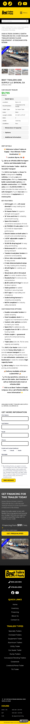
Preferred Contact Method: (10, 448)
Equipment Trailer (15, 639)
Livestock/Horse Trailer (15, 665)
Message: (4, 454)
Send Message (8, 480)
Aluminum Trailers (15, 642)
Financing (15, 612)
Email (12, 450)
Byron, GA (18, 102)
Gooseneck (15, 662)
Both (19, 450)
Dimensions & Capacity (13, 128)
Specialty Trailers (15, 631)
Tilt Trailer (15, 669)
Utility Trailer (15, 646)
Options (8, 132)
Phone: (4, 440)
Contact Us (15, 620)
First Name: (5, 415)
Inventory (15, 608)
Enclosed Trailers (15, 635)
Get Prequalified (15, 533)
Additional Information (13, 137)
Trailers (3, 27)
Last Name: (5, 423)
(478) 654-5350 (6, 85)
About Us (15, 616)
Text (4, 450)
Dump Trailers (15, 654)
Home (15, 604)
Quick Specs (9, 99)
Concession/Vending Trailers (15, 658)
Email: (3, 431)
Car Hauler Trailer (10, 90)
